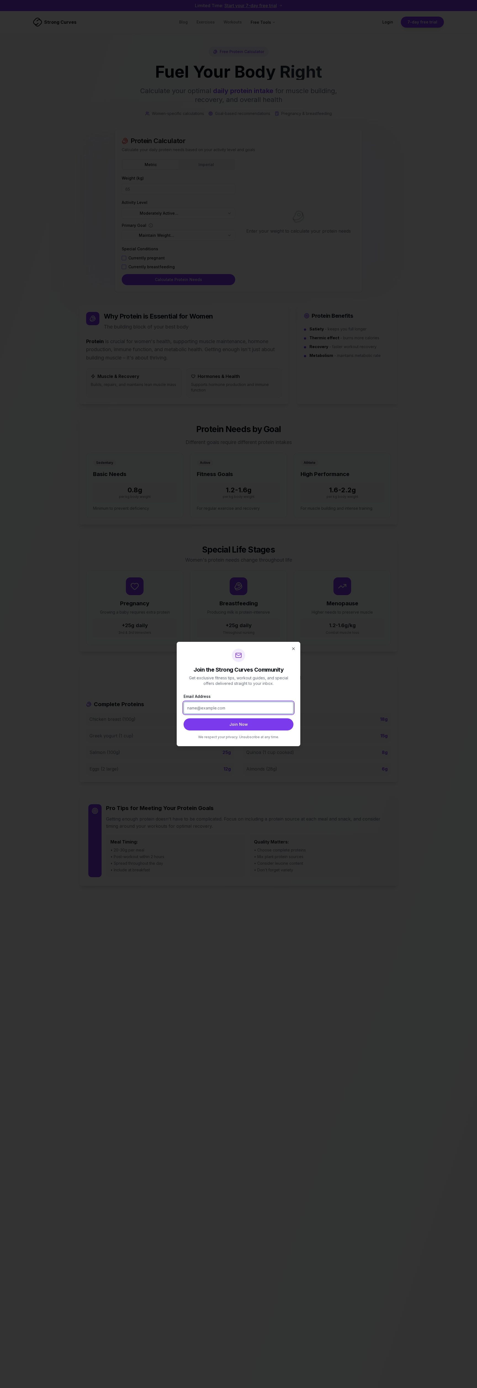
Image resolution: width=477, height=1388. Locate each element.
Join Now (238, 724)
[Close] (293, 648)
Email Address (197, 696)
